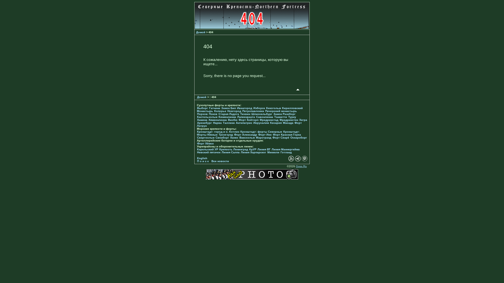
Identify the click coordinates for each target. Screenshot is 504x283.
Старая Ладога (229, 114)
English (202, 158)
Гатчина (214, 108)
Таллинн (229, 122)
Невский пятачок (208, 152)
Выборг (202, 108)
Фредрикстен (289, 120)
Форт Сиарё (280, 137)
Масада (288, 122)
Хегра (303, 120)
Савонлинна (264, 117)
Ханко (234, 137)
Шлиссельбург (261, 114)
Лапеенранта (246, 117)
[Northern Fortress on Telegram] (298, 160)
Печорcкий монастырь (281, 111)
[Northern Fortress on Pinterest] (304, 160)
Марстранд (263, 137)
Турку (292, 117)
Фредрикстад (269, 120)
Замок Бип (228, 108)
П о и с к (203, 161)
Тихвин (245, 114)
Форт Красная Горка (287, 134)
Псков (213, 114)
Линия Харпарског (253, 152)
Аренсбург (204, 122)
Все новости (220, 161)
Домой (200, 32)
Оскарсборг (298, 137)
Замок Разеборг (284, 114)
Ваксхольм (247, 137)
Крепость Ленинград (233, 149)
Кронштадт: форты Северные (261, 131)
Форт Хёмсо (205, 143)
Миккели (273, 152)
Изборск (259, 108)
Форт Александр (245, 134)
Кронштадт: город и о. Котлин (218, 131)
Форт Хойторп (248, 120)
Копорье (220, 111)
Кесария (276, 122)
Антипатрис (244, 122)
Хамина (202, 120)
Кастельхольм (207, 117)
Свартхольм (205, 137)
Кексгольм (273, 108)
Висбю (232, 120)
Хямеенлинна (217, 120)
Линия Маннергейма (286, 149)
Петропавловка (253, 111)
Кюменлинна (227, 117)
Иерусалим (261, 122)
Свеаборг (222, 137)
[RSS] (291, 160)
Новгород (234, 111)
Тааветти (280, 117)
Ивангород (244, 108)
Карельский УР (207, 149)
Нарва (217, 122)
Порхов (202, 114)
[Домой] (252, 27)
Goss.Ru (301, 166)
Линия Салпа (231, 152)
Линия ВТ (264, 149)
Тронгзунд (226, 134)
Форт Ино (265, 134)
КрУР (252, 149)
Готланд (286, 152)
